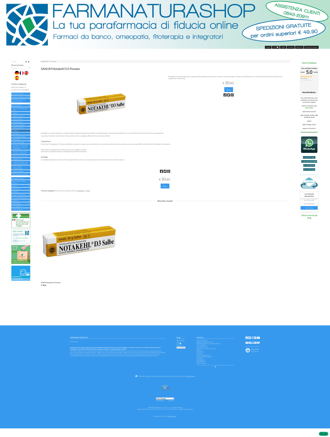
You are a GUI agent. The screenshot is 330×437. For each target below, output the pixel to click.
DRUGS (14, 186)
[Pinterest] (255, 338)
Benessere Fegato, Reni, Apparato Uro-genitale (20, 152)
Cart (275, 47)
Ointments (54, 61)
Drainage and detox (18, 125)
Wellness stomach (18, 116)
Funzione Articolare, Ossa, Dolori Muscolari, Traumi (20, 162)
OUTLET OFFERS (17, 94)
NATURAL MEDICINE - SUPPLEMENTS (19, 100)
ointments (80, 191)
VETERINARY (16, 203)
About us (299, 47)
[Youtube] (258, 338)
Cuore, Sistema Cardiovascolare (18, 167)
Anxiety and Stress (18, 128)
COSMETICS (16, 189)
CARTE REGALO (17, 209)
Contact (290, 47)
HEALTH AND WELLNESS (20, 97)
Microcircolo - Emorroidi (20, 156)
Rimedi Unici (16, 139)
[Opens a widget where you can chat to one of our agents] (323, 434)
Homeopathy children (19, 136)
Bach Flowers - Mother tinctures (19, 182)
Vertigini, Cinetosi (18, 159)
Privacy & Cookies (311, 47)
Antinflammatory (18, 122)
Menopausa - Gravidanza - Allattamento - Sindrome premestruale (20, 146)
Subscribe (309, 208)
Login (283, 47)
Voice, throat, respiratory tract (20, 109)
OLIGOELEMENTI (18, 178)
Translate (171, 400)
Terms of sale (180, 340)
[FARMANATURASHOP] (165, 24)
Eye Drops (16, 133)
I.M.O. (88, 191)
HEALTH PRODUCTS (18, 194)
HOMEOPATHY (45, 61)
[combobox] (20, 68)
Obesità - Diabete (18, 171)
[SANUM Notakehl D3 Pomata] (101, 104)
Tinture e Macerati (18, 142)
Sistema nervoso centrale (20, 174)
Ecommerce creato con (165, 416)
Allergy (15, 113)
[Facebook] (247, 338)
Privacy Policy (181, 347)
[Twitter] (249, 338)
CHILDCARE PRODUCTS (20, 197)
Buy (229, 89)
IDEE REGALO (16, 206)
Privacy (179, 345)
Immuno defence (18, 119)
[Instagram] (252, 338)
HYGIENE (15, 192)
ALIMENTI (15, 200)
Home (268, 47)
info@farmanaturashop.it (185, 409)
